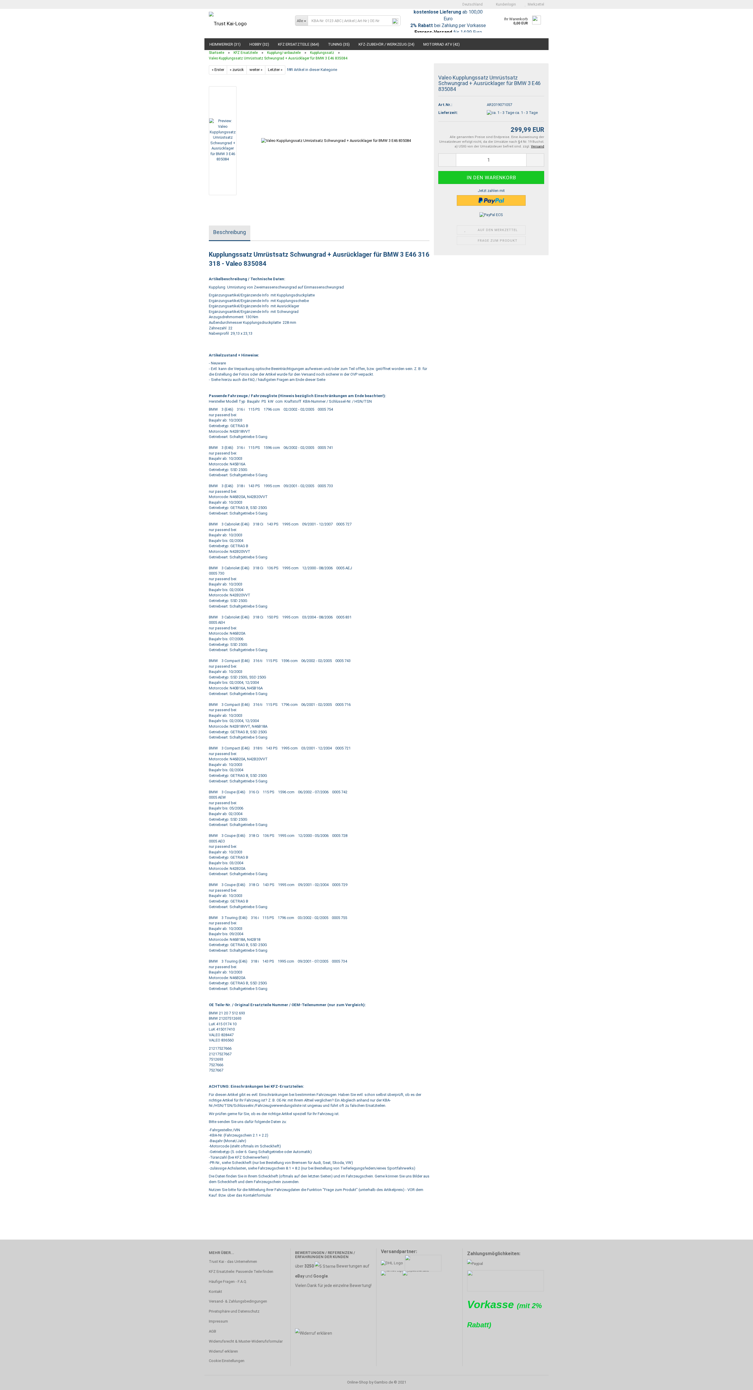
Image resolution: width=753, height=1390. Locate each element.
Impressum (218, 1321)
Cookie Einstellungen (226, 1361)
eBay (299, 1276)
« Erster (218, 69)
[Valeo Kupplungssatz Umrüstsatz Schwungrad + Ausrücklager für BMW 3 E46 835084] (336, 140)
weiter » (255, 69)
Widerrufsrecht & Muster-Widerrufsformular (246, 1341)
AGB (212, 1331)
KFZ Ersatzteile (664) (298, 44)
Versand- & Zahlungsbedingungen (238, 1301)
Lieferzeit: (448, 112)
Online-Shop (357, 1382)
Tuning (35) (339, 44)
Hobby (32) (259, 44)
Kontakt (215, 1291)
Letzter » (275, 69)
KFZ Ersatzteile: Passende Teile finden (241, 1271)
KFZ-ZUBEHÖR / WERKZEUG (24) (386, 44)
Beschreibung (229, 232)
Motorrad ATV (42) (441, 44)
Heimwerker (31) (225, 44)
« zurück (237, 69)
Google (320, 1276)
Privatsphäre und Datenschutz (234, 1311)
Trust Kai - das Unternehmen (233, 1261)
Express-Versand (433, 32)
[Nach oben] (737, 1381)
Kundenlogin (505, 4)
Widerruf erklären (223, 1351)
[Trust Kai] (247, 23)
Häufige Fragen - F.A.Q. (228, 1281)
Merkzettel (535, 4)
